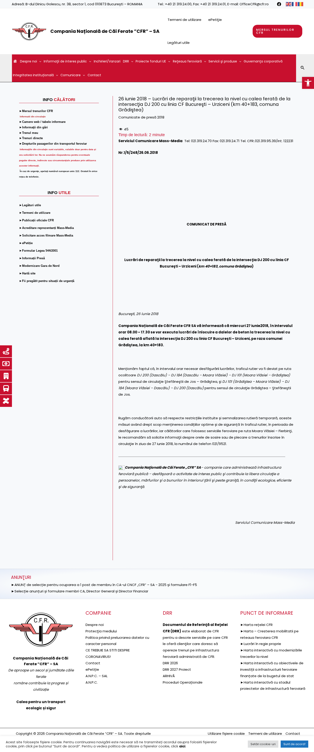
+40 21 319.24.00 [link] (178, 4)
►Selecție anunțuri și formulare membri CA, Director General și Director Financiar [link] (79, 591)
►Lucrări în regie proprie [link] (260, 643)
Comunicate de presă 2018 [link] (141, 117)
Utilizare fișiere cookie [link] (226, 733)
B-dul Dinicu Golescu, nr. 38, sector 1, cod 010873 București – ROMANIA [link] (84, 4)
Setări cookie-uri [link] (263, 744)
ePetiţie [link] (215, 19)
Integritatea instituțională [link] (33, 75)
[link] (308, 83)
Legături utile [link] (179, 42)
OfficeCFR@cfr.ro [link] (254, 4)
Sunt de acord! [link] (294, 744)
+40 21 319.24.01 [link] (213, 4)
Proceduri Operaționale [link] (183, 682)
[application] (39, 61)
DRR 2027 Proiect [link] (177, 669)
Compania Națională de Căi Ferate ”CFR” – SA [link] (105, 31)
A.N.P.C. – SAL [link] (97, 675)
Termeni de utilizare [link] (184, 19)
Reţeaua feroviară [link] (187, 61)
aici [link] (182, 746)
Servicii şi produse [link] (222, 61)
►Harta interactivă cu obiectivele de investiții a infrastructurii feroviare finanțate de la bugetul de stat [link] (271, 669)
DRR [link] (126, 61)
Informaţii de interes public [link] (65, 61)
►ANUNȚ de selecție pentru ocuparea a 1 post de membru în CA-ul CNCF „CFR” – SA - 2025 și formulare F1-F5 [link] (104, 584)
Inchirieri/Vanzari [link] (107, 61)
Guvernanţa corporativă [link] (263, 61)
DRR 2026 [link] (170, 663)
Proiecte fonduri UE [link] (151, 61)
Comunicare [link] (70, 75)
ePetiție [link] (92, 669)
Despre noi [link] (28, 61)
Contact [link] (94, 75)
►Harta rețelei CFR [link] (256, 624)
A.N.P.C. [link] (92, 682)
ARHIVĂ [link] (169, 675)
